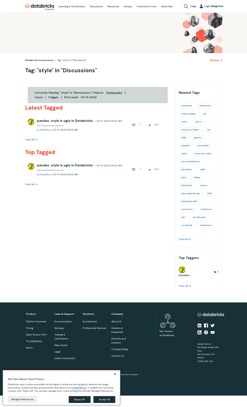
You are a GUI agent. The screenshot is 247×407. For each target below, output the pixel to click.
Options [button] (215, 60)
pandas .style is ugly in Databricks (80, 120)
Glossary (59, 328)
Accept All (104, 399)
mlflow (197, 177)
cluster (204, 185)
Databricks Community (39, 7)
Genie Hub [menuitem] (167, 6)
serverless (187, 209)
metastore (206, 209)
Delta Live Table (203, 153)
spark (184, 121)
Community (114, 92)
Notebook (186, 185)
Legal (57, 351)
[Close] (115, 374)
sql (208, 129)
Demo (29, 347)
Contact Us (117, 355)
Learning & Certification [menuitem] (72, 6)
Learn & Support (64, 314)
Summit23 (186, 105)
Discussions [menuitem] (96, 6)
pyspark (185, 145)
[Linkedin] (199, 325)
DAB (209, 193)
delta (184, 153)
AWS (183, 137)
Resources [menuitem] (113, 6)
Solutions (88, 314)
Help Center (61, 345)
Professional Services (94, 328)
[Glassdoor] (206, 332)
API (183, 217)
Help (193, 6)
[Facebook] (206, 325)
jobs (183, 177)
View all (29, 139)
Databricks (205, 105)
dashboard (205, 225)
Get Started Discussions (50, 125)
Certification (199, 217)
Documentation (63, 321)
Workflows (186, 169)
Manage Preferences (22, 399)
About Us (116, 321)
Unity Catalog (188, 113)
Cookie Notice (78, 387)
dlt (204, 113)
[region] (61, 387)
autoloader (203, 145)
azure (198, 121)
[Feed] (199, 332)
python (197, 137)
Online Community (64, 358)
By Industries (90, 321)
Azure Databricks (190, 161)
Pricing (29, 328)
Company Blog (119, 349)
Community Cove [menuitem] (146, 6)
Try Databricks (34, 341)
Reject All (79, 399)
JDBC (202, 169)
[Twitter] (213, 325)
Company (117, 314)
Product (31, 314)
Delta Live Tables (190, 129)
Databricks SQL (189, 201)
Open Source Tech (36, 334)
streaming (186, 225)
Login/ (213, 6)
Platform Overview (36, 321)
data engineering (190, 193)
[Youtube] (213, 332)
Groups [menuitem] (128, 6)
